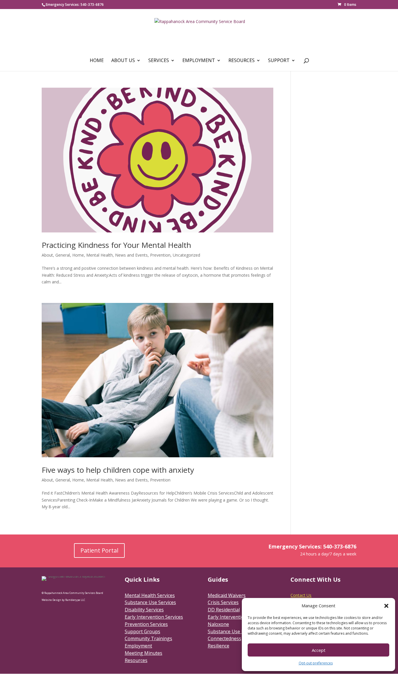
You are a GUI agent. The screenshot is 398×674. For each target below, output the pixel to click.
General (62, 255)
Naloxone (218, 624)
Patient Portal (99, 550)
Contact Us (300, 595)
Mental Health (99, 255)
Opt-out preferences (316, 663)
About (47, 255)
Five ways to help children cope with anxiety (118, 470)
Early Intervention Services (154, 617)
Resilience (218, 646)
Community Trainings (148, 638)
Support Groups (142, 631)
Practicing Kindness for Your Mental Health (116, 245)
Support (279, 60)
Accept (318, 650)
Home (97, 60)
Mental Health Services (150, 595)
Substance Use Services (150, 602)
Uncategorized (186, 255)
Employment (198, 60)
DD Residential (224, 609)
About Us (123, 60)
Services (158, 60)
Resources (241, 60)
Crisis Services (223, 602)
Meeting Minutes (143, 653)
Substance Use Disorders (235, 631)
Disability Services (144, 609)
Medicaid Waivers (227, 595)
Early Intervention (227, 617)
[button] (386, 606)
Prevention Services (146, 624)
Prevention (160, 255)
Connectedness (224, 638)
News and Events (131, 255)
